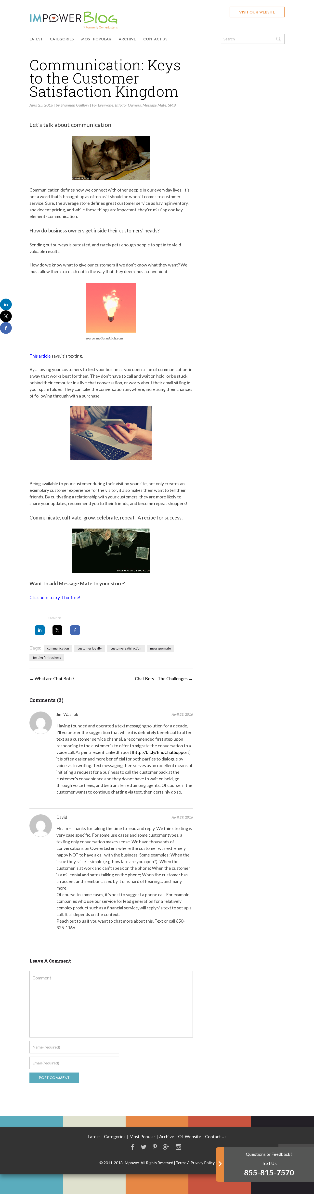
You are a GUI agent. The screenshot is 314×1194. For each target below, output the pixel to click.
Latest (35, 39)
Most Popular (96, 39)
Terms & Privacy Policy (195, 1162)
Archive (127, 39)
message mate (160, 648)
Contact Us (155, 39)
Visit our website (257, 12)
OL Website (189, 1136)
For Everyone (102, 105)
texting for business (47, 658)
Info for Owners (128, 105)
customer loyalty (90, 648)
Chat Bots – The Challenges (164, 678)
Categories (114, 1136)
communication (58, 648)
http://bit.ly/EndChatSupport (161, 752)
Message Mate (154, 105)
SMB (172, 105)
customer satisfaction (126, 648)
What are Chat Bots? (51, 678)
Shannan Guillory (75, 105)
